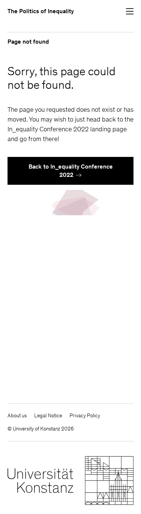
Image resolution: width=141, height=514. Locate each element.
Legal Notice (48, 415)
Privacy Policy (85, 415)
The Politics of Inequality (41, 11)
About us (17, 415)
